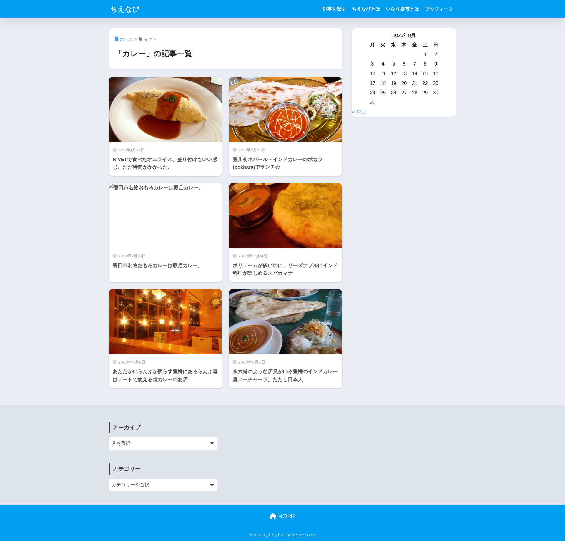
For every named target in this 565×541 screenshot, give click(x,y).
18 (383, 83)
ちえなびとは (366, 8)
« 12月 (359, 112)
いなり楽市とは (402, 8)
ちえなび (125, 9)
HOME (286, 516)
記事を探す (334, 8)
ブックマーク (439, 8)
